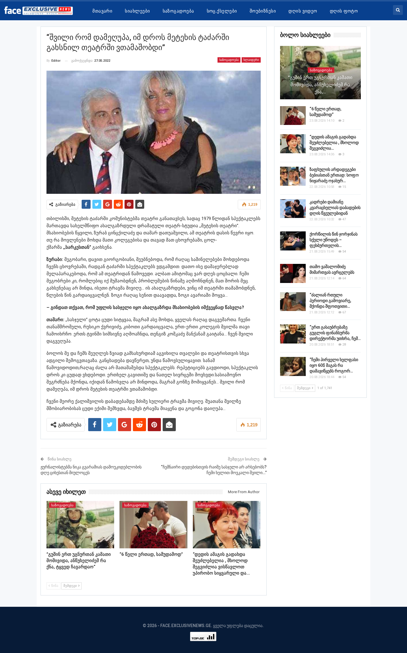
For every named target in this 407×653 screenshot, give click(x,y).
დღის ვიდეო (302, 11)
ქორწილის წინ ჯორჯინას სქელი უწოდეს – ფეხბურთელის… (334, 240)
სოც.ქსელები (222, 11)
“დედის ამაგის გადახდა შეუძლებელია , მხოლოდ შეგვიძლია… (334, 142)
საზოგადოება (178, 11)
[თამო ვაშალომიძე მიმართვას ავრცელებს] (293, 273)
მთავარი (102, 11)
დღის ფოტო (344, 11)
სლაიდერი (251, 59)
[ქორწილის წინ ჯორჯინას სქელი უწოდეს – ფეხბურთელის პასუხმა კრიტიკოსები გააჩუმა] (293, 240)
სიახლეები (137, 11)
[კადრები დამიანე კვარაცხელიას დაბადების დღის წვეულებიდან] (293, 208)
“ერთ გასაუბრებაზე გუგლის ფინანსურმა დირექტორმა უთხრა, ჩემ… (335, 333)
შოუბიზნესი (263, 11)
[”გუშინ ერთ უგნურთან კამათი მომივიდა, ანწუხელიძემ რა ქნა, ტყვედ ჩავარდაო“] (80, 524)
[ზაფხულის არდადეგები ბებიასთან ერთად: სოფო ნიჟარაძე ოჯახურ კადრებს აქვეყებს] (293, 176)
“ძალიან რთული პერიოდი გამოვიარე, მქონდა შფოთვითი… (330, 301)
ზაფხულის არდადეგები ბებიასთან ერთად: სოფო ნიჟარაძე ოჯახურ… (334, 175)
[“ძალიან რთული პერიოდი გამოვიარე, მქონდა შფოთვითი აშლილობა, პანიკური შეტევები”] (293, 301)
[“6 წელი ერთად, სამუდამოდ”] (153, 524)
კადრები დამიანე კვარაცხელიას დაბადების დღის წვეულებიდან (335, 207)
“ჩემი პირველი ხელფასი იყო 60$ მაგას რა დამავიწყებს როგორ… (334, 365)
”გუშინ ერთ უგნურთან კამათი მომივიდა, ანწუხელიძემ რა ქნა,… (320, 85)
